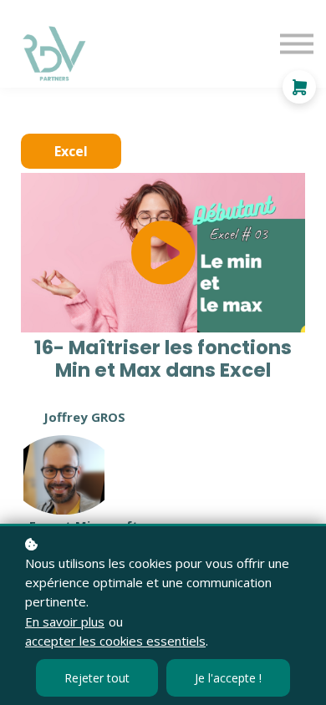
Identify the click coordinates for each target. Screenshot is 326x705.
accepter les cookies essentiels (115, 640)
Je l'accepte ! (228, 678)
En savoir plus (64, 621)
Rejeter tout (97, 678)
